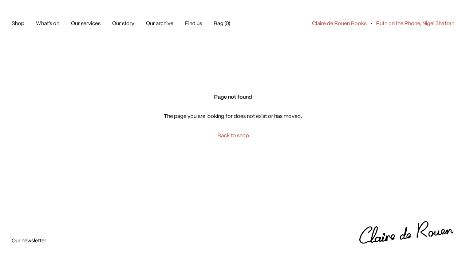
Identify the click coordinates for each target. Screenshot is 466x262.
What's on (47, 23)
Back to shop (233, 135)
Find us (193, 23)
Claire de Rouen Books (339, 23)
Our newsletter (29, 240)
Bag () (222, 23)
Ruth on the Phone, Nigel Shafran (415, 23)
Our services (85, 23)
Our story (123, 23)
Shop (18, 23)
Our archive (159, 23)
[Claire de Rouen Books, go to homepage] (406, 233)
